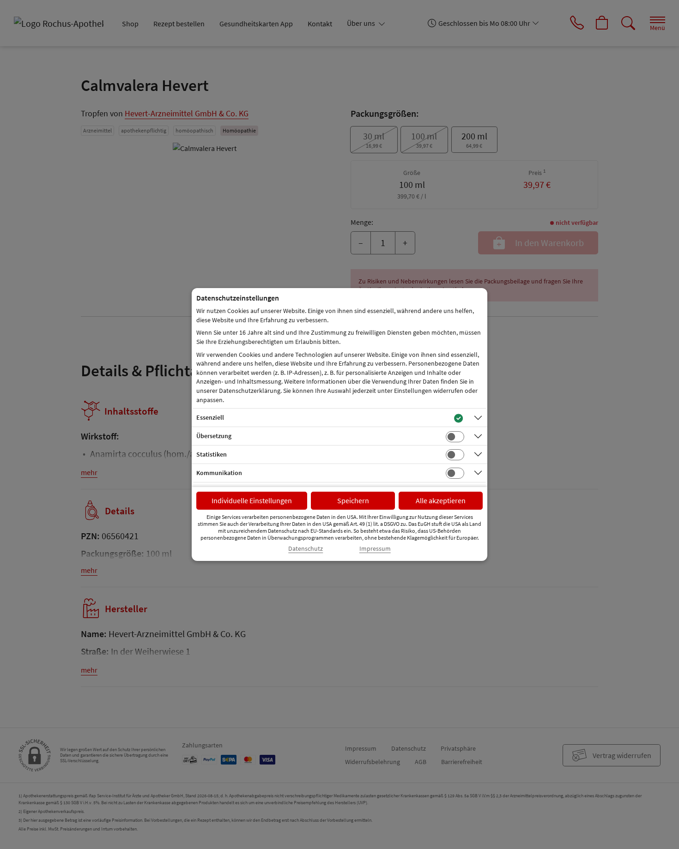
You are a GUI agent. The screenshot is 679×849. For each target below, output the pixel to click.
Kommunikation (219, 473)
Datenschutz (305, 549)
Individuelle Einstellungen (252, 500)
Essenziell (210, 417)
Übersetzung (213, 436)
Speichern (353, 500)
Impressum (375, 549)
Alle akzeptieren (441, 500)
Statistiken (211, 454)
